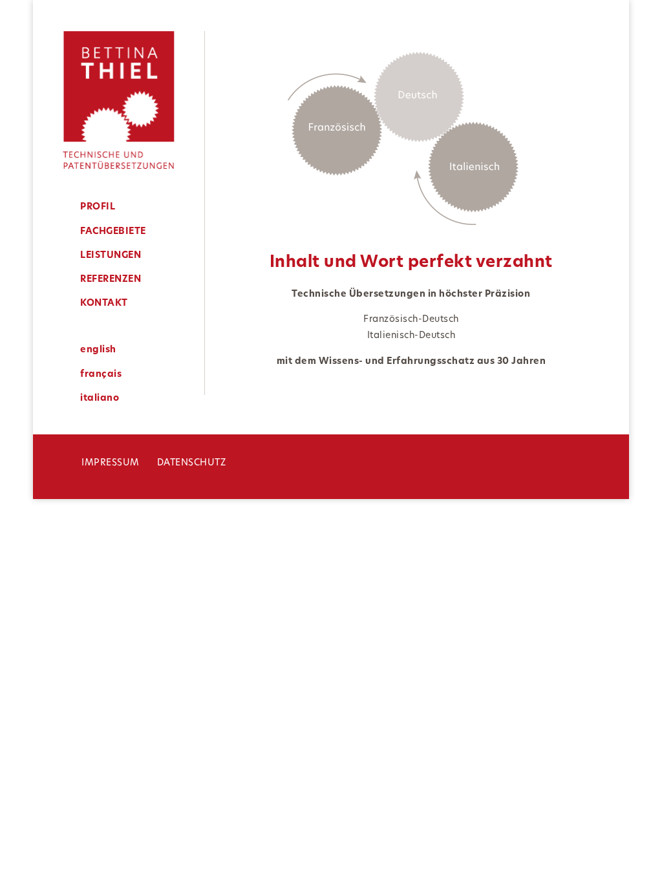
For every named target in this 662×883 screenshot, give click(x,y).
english (98, 350)
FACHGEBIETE (113, 232)
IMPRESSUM (110, 463)
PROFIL (97, 207)
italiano (99, 398)
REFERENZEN (110, 279)
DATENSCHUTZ (191, 463)
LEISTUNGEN (110, 256)
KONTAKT (104, 303)
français (101, 374)
